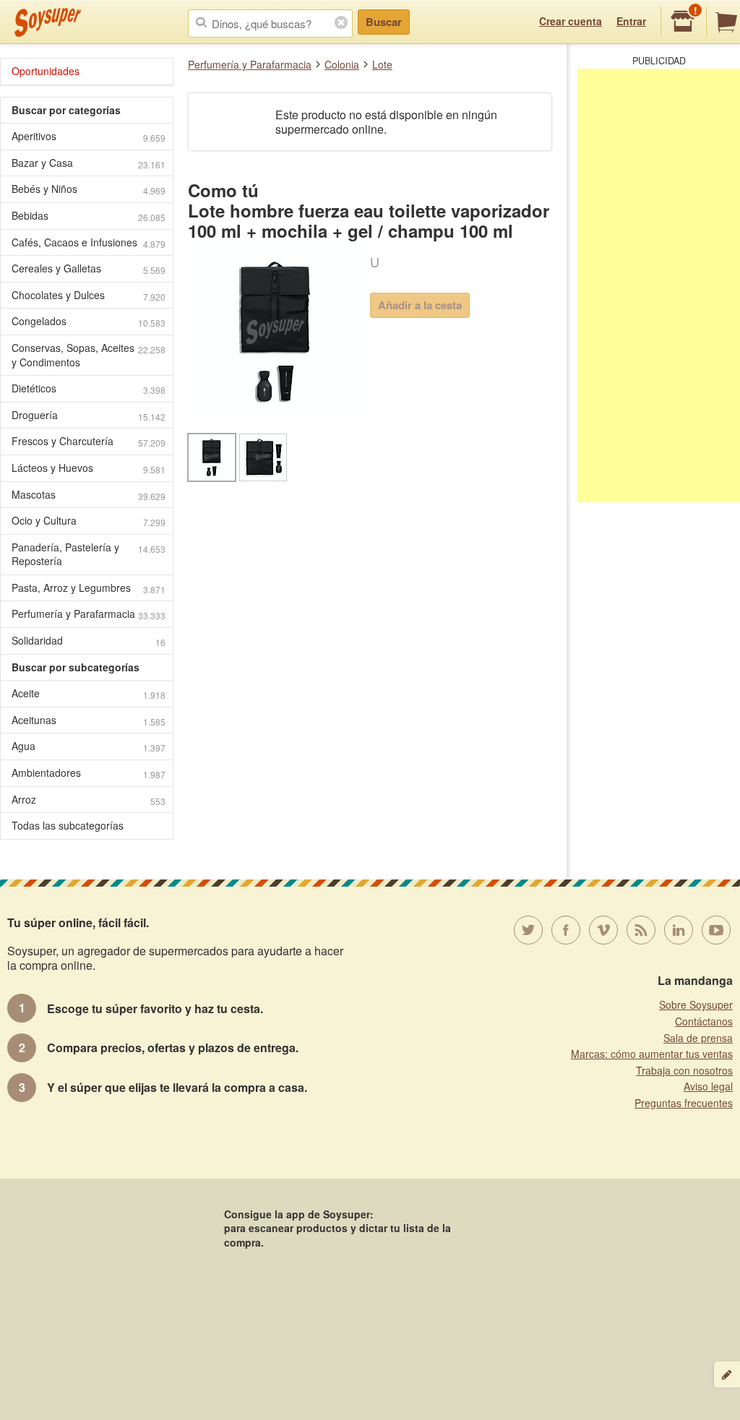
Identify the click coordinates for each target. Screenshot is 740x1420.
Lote (382, 64)
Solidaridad (88, 640)
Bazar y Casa (88, 163)
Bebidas (88, 215)
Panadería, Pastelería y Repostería (88, 554)
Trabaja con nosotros (684, 1070)
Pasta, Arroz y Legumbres (88, 587)
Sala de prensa (698, 1037)
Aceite (88, 693)
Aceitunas (88, 720)
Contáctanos (704, 1021)
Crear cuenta (570, 21)
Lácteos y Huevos (88, 468)
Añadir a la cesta (420, 305)
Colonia (341, 64)
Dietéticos (88, 388)
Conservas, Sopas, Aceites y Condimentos (88, 354)
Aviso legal (708, 1086)
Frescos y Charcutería (88, 441)
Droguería (88, 415)
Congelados (88, 321)
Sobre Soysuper (696, 1004)
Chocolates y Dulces (88, 295)
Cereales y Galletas (88, 268)
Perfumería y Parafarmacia (249, 64)
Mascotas (88, 494)
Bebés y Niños (88, 189)
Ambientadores (88, 772)
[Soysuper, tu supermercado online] (48, 22)
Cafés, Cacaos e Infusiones (88, 242)
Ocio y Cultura (88, 520)
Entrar (631, 21)
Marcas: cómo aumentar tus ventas (652, 1053)
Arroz (88, 799)
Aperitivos (88, 136)
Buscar (384, 22)
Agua (88, 746)
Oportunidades (45, 71)
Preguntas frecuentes (683, 1103)
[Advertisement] (658, 285)
